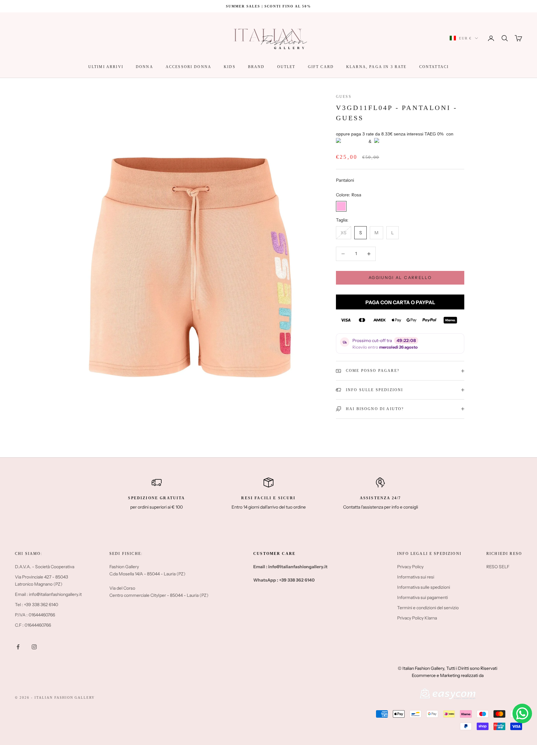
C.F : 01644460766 (33, 625)
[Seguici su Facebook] (18, 647)
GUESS (343, 96)
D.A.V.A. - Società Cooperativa (44, 566)
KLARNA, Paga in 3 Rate (376, 67)
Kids (230, 67)
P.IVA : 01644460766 (35, 615)
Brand (256, 67)
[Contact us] (522, 713)
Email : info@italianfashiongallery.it (48, 594)
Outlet (286, 67)
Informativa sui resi (415, 577)
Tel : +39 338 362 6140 (36, 604)
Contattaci (434, 67)
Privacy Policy (410, 566)
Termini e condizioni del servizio (428, 607)
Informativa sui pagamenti (422, 597)
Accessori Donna (188, 67)
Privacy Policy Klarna (417, 618)
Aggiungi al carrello (400, 277)
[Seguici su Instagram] (34, 647)
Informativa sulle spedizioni (423, 587)
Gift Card (321, 67)
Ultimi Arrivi (105, 67)
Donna (144, 67)
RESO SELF (497, 566)
